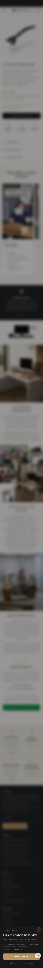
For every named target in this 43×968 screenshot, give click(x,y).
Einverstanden (21, 956)
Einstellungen (27, 963)
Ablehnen (14, 963)
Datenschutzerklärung (12, 949)
